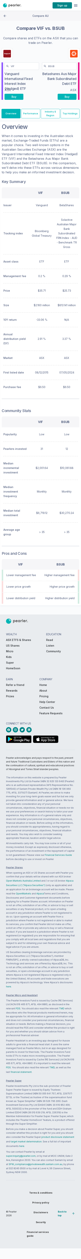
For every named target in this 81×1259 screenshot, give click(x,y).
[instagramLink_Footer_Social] (16, 729)
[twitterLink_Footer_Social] (23, 729)
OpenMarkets (23, 893)
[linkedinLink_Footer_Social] (29, 729)
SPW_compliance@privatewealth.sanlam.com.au (35, 1164)
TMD (61, 1008)
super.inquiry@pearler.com (21, 1155)
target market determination (26, 1141)
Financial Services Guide (58, 855)
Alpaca (40, 893)
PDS (18, 1008)
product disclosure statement (57, 1137)
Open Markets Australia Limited (23, 880)
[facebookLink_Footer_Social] (9, 729)
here (8, 986)
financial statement (21, 1072)
